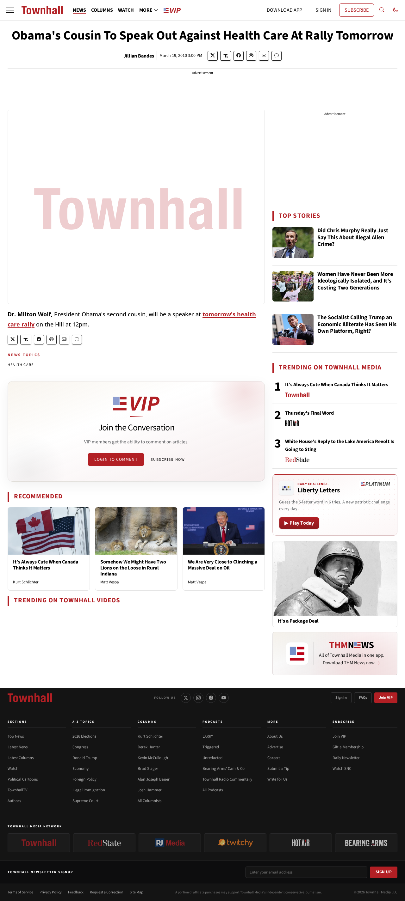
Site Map (136, 892)
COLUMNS (102, 10)
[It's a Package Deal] (335, 578)
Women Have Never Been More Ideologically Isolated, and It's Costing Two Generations (355, 281)
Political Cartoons (23, 779)
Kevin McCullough (153, 758)
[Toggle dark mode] (395, 10)
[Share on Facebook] (239, 56)
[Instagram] (198, 698)
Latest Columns (21, 758)
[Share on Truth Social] (225, 56)
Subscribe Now (168, 459)
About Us (275, 736)
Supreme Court (85, 801)
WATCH (126, 10)
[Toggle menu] (10, 10)
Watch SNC (342, 768)
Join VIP (386, 697)
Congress (80, 747)
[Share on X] (213, 56)
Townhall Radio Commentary (227, 779)
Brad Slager (148, 768)
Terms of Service (20, 892)
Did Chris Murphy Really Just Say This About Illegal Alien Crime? (352, 237)
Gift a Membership (348, 747)
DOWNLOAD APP (284, 10)
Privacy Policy (51, 892)
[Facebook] (211, 698)
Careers (273, 758)
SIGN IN (323, 10)
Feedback (76, 892)
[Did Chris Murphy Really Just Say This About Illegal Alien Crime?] (293, 242)
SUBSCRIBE (357, 10)
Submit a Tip (278, 768)
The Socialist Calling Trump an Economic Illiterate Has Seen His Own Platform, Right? (356, 324)
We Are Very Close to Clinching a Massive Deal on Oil (222, 564)
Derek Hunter (149, 747)
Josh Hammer (150, 790)
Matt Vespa (109, 582)
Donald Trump (84, 758)
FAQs (363, 697)
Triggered (210, 747)
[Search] (382, 10)
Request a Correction (106, 892)
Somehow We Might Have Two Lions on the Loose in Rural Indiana (133, 567)
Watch (13, 768)
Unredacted (212, 758)
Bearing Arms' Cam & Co (223, 768)
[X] (186, 698)
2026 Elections (84, 736)
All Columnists (149, 801)
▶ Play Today (299, 523)
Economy (80, 768)
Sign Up (384, 872)
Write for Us (277, 779)
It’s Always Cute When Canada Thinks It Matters (45, 564)
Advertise (275, 747)
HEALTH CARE (21, 365)
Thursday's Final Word (309, 413)
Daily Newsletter (346, 758)
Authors (14, 801)
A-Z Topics (83, 722)
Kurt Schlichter (26, 582)
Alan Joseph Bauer (154, 779)
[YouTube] (224, 698)
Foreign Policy (84, 779)
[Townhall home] (30, 697)
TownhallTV (18, 790)
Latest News (18, 747)
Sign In (341, 697)
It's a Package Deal (298, 621)
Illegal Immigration (88, 790)
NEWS (79, 10)
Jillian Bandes (138, 55)
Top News (16, 736)
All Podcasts (212, 790)
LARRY (207, 736)
